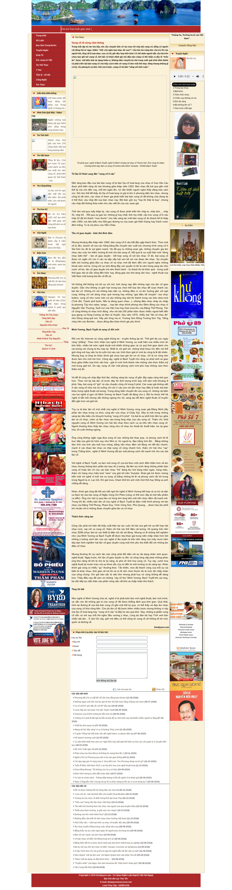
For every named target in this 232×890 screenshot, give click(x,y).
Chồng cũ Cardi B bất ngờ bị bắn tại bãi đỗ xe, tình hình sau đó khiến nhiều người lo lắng (116, 718)
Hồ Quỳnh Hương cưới (85, 738)
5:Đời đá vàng (179, 101)
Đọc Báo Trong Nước (46, 45)
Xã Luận (40, 40)
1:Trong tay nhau (181, 88)
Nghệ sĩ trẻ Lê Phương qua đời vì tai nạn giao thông (98, 757)
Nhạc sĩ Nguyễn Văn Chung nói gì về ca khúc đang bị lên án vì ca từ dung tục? (111, 782)
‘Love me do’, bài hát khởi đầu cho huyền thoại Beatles (100, 794)
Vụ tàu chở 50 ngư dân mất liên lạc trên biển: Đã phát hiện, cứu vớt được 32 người (57, 197)
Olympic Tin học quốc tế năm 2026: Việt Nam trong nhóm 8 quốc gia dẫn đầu (57, 304)
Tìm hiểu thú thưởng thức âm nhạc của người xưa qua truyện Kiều (105, 806)
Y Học (39, 70)
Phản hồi (160, 689)
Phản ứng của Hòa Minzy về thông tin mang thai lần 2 (99, 753)
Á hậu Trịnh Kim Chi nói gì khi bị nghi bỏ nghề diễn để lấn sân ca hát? (107, 851)
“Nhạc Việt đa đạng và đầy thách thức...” (93, 859)
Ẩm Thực (40, 85)
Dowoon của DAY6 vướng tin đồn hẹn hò (93, 714)
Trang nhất (41, 35)
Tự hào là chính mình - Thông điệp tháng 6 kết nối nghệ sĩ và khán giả (107, 778)
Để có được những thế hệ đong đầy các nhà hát (97, 790)
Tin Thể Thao (42, 65)
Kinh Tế (39, 55)
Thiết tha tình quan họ (85, 725)
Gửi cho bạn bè (124, 689)
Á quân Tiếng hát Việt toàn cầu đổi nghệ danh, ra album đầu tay (104, 733)
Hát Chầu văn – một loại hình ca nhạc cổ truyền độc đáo (100, 822)
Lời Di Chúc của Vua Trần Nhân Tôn (187, 265)
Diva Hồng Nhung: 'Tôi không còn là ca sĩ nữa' (96, 769)
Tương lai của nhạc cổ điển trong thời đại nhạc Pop (98, 798)
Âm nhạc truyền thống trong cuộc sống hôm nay (97, 826)
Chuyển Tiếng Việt (187, 45)
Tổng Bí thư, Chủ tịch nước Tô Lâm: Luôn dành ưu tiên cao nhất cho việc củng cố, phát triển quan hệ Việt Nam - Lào (57, 170)
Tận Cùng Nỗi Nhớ (83, 867)
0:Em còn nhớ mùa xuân (184, 84)
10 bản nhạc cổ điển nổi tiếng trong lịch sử (94, 839)
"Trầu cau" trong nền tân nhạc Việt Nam (93, 802)
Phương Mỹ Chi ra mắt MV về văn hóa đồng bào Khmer (57, 281)
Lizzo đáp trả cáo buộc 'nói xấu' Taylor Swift (94, 710)
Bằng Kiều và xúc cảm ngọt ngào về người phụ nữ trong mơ (102, 831)
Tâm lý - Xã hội (43, 75)
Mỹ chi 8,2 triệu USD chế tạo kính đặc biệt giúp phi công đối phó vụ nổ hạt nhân (57, 221)
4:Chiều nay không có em (185, 98)
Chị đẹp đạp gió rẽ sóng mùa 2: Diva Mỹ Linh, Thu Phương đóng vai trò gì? (109, 761)
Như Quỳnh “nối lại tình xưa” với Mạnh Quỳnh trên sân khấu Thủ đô (106, 855)
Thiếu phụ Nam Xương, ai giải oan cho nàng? (96, 810)
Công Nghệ (41, 80)
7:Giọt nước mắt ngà (182, 108)
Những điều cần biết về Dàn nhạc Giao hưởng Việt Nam (100, 818)
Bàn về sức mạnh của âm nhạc (89, 835)
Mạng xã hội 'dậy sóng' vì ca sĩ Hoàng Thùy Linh (97, 729)
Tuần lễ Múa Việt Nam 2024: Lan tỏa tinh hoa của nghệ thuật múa (105, 765)
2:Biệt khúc (178, 91)
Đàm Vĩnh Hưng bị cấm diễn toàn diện (92, 773)
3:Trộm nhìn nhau (181, 95)
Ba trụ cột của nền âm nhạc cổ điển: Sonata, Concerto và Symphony (106, 847)
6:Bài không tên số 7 (182, 105)
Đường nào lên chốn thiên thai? (89, 814)
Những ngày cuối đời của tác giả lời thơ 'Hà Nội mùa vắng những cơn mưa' (109, 702)
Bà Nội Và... (191, 58)
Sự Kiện (188, 225)
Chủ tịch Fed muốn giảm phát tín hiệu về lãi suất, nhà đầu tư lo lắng (94, 29)
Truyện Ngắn (42, 50)
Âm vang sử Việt (44, 60)
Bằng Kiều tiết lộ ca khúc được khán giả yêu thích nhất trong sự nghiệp (107, 843)
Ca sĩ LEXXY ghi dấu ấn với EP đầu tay (93, 706)
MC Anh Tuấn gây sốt (84, 749)
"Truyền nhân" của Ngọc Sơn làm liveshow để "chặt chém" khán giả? (106, 863)
